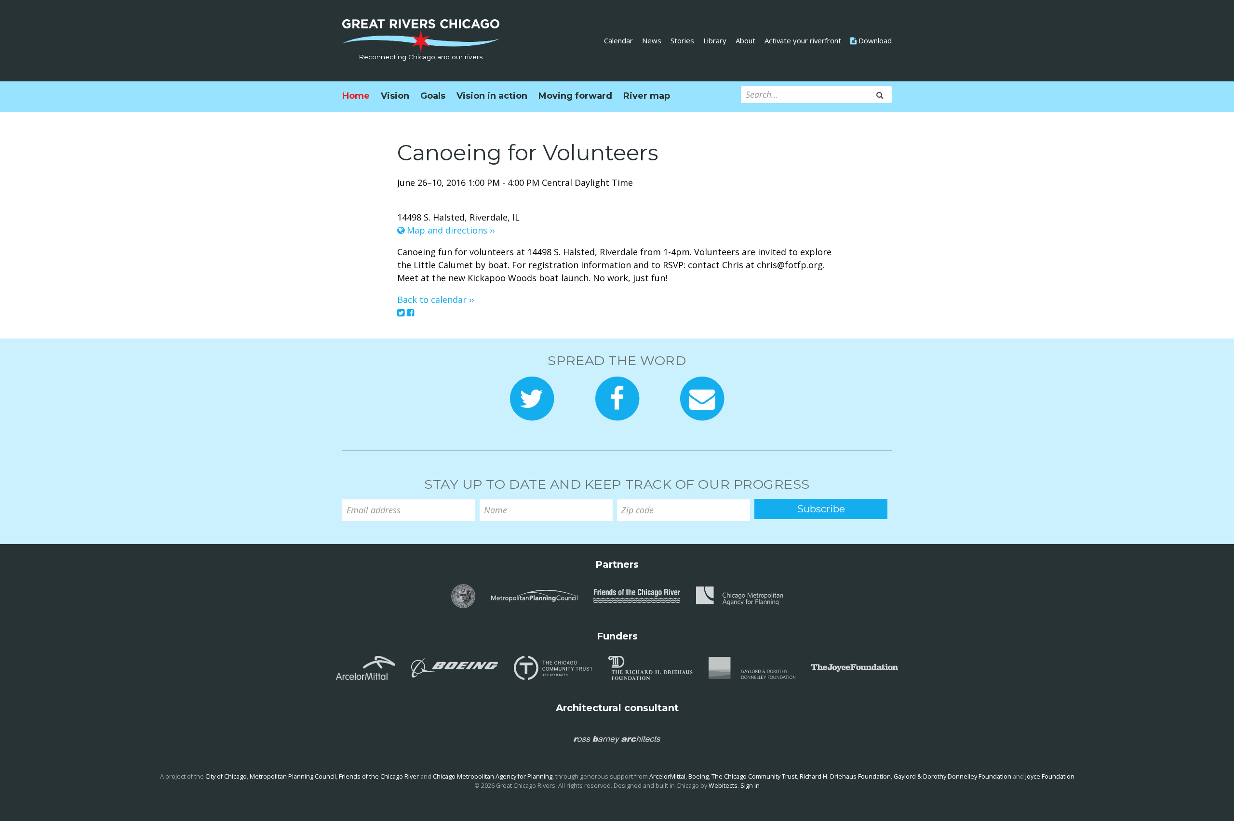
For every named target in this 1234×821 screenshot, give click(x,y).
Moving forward (575, 96)
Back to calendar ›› (435, 299)
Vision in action (491, 96)
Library (714, 40)
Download (874, 40)
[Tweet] (400, 312)
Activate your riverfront (803, 40)
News (651, 40)
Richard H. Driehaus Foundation (845, 776)
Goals (432, 96)
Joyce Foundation (1049, 776)
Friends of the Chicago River (379, 776)
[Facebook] (410, 312)
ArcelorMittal (667, 776)
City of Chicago (226, 776)
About (745, 40)
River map (646, 96)
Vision (395, 96)
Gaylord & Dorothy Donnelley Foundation (952, 776)
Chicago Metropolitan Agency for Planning (492, 776)
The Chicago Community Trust (754, 776)
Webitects (723, 786)
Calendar (618, 40)
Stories (682, 40)
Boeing (698, 776)
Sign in (750, 786)
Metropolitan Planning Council (293, 776)
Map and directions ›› (449, 230)
